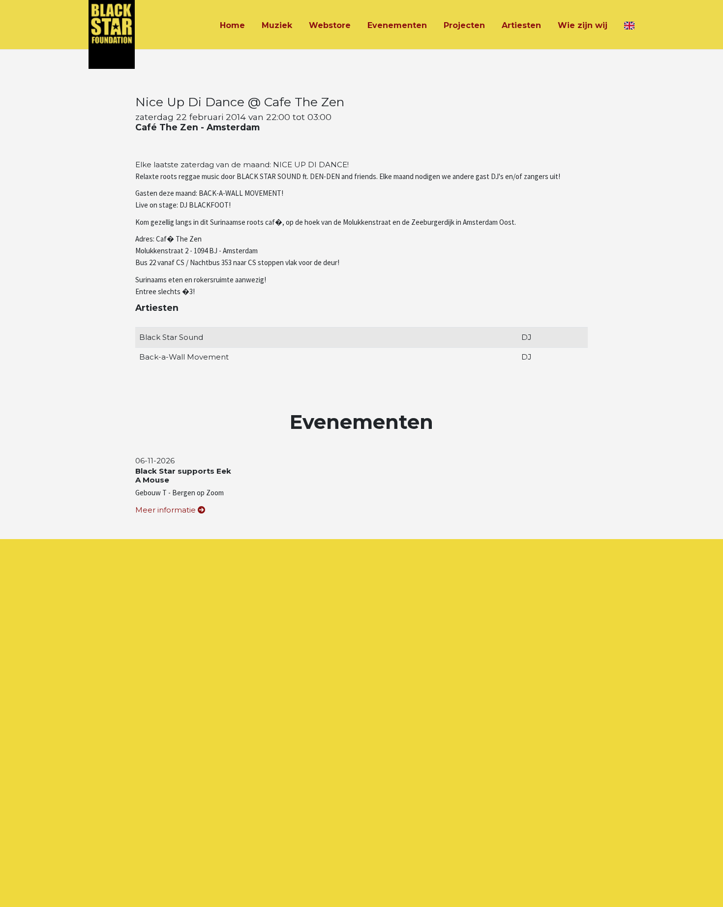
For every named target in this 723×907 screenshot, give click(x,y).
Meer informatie (166, 509)
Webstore (330, 25)
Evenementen (397, 25)
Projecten (464, 25)
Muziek (277, 25)
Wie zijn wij (582, 25)
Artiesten (521, 25)
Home (232, 25)
